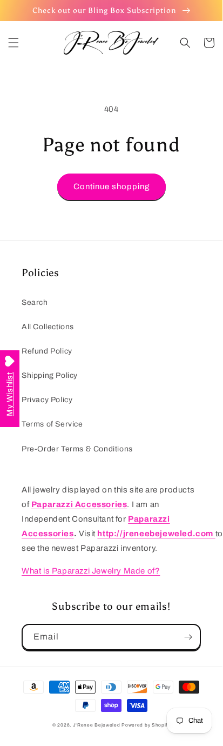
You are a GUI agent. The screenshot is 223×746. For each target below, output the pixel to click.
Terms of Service (52, 424)
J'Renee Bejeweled (96, 725)
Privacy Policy (47, 400)
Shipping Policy (50, 375)
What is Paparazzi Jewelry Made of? (91, 571)
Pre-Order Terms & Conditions (77, 449)
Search (35, 302)
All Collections (48, 327)
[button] (13, 43)
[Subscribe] (188, 637)
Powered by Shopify (145, 725)
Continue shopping (111, 186)
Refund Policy (47, 351)
